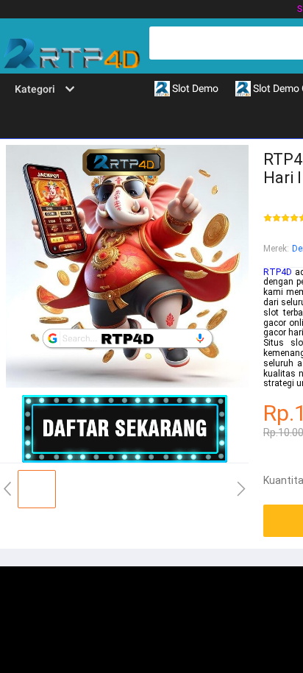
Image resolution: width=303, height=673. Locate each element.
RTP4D (277, 272)
